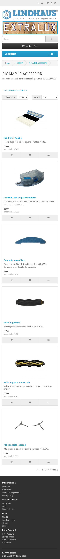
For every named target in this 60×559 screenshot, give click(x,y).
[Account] (43, 3)
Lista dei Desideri (9, 540)
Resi (4, 506)
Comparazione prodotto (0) (15, 90)
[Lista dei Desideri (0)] (48, 3)
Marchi (5, 517)
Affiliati (5, 523)
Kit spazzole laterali (15, 444)
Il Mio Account (8, 534)
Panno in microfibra (14, 260)
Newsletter (6, 542)
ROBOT (20, 63)
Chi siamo (6, 486)
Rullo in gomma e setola (17, 382)
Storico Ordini (8, 537)
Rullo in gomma (12, 322)
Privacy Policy (7, 495)
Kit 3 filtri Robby (13, 137)
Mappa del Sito (8, 509)
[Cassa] (55, 3)
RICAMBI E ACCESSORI (38, 63)
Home (7, 63)
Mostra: (37, 97)
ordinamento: (9, 97)
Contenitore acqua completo (20, 197)
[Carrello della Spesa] (51, 3)
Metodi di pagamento (11, 492)
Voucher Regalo (8, 520)
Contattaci (6, 503)
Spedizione (6, 489)
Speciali (5, 526)
